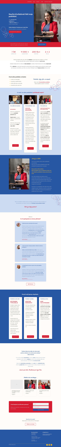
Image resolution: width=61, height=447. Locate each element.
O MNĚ (42, 1)
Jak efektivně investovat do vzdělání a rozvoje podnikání (16, 392)
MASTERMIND (30, 1)
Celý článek (13, 394)
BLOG (34, 1)
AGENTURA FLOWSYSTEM (48, 1)
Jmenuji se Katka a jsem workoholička (30, 391)
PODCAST (37, 1)
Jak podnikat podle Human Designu (44, 391)
